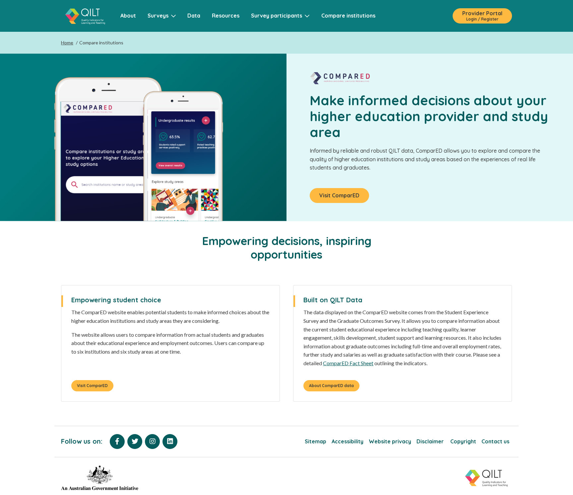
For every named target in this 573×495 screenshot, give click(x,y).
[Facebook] (117, 441)
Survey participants (278, 15)
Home (67, 42)
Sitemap (315, 441)
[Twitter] (134, 441)
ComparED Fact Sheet (348, 363)
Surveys (159, 15)
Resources (225, 15)
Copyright (463, 441)
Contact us (495, 441)
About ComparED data (331, 385)
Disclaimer (430, 441)
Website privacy (390, 441)
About (128, 15)
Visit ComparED (339, 195)
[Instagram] (152, 441)
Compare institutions (348, 15)
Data (193, 15)
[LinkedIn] (169, 441)
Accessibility (347, 441)
